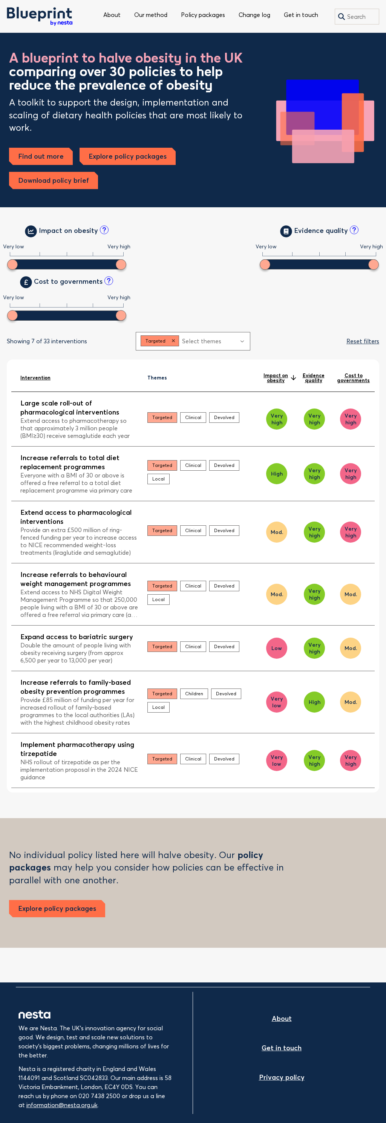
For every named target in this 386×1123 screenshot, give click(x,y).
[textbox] (208, 341)
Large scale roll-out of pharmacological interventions (69, 407)
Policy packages (203, 14)
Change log (254, 14)
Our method (150, 14)
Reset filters (362, 341)
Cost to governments (353, 377)
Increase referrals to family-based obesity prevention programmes (75, 687)
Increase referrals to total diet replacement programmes (69, 462)
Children (194, 693)
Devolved (224, 417)
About (112, 14)
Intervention (35, 378)
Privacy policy (282, 1077)
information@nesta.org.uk (62, 1105)
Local (158, 479)
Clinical (193, 417)
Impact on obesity (275, 377)
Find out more (41, 156)
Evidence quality (314, 377)
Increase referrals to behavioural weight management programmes (75, 579)
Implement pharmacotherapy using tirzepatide (77, 749)
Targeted (162, 417)
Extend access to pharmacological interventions (76, 517)
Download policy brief (53, 180)
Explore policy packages (128, 156)
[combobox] (193, 341)
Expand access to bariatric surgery (76, 636)
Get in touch (301, 14)
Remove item (173, 341)
